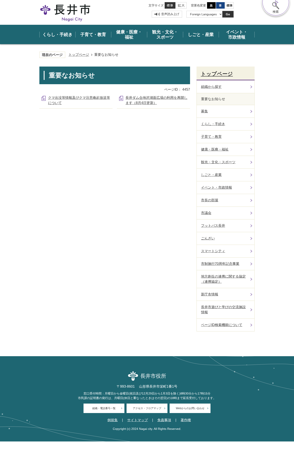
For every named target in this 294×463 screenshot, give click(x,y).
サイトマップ (137, 420)
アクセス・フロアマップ (147, 408)
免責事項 (164, 420)
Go (228, 14)
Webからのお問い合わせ (190, 408)
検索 (276, 11)
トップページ (78, 54)
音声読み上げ (170, 14)
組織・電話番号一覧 (104, 408)
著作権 (186, 420)
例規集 (112, 420)
